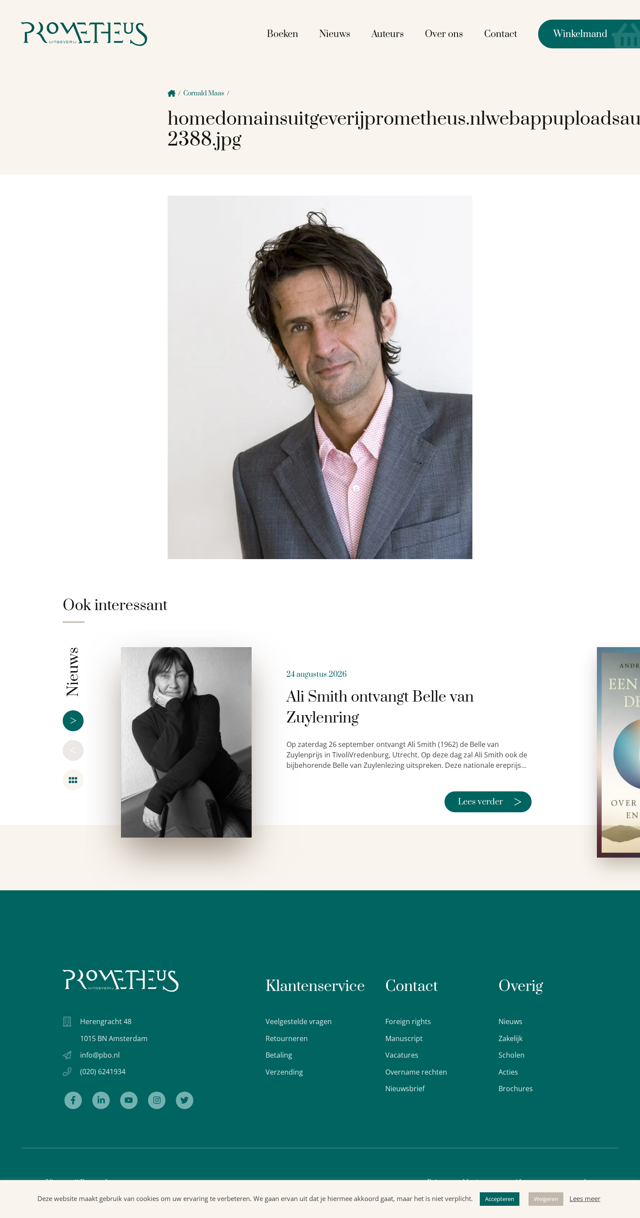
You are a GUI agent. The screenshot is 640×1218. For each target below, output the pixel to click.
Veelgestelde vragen (299, 1021)
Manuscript (404, 1038)
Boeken (282, 34)
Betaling (279, 1055)
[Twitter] (184, 1100)
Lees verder (490, 801)
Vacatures (401, 1055)
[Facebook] (73, 1100)
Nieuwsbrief (404, 1088)
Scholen (512, 1055)
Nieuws (334, 34)
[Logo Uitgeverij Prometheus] (84, 34)
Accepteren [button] (499, 1199)
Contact (500, 34)
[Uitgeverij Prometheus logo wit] (121, 981)
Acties (508, 1072)
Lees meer (584, 1198)
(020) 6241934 (102, 1071)
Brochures (516, 1088)
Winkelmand (572, 34)
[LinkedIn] (101, 1100)
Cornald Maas (203, 93)
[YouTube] (129, 1100)
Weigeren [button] (546, 1199)
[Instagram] (156, 1100)
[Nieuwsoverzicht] (73, 780)
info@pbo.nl (100, 1055)
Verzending (284, 1072)
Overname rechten (416, 1072)
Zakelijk (510, 1038)
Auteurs (387, 34)
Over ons (444, 34)
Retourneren (287, 1038)
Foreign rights (408, 1021)
